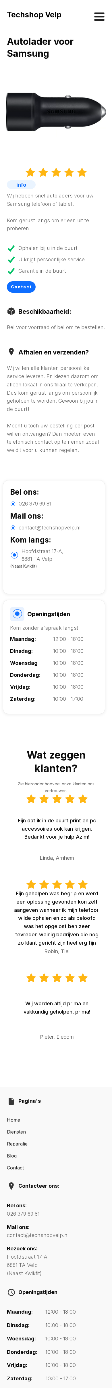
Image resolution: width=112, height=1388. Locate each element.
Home (13, 1120)
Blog (12, 1156)
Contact (21, 286)
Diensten (16, 1132)
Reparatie (17, 1144)
